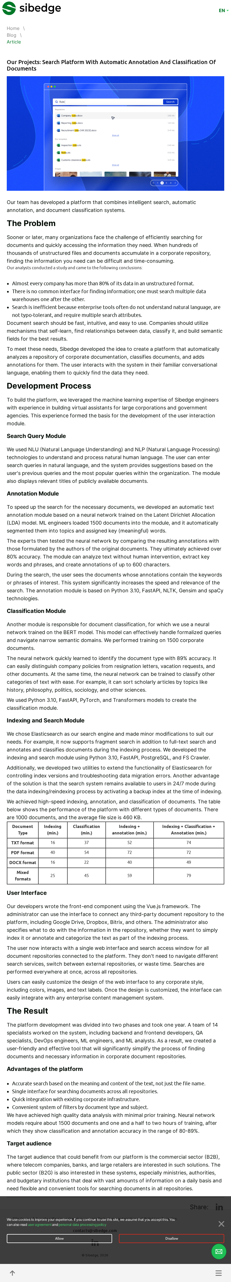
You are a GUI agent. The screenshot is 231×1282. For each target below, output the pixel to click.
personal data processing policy (82, 1224)
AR (222, 16)
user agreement (40, 1224)
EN (222, 10)
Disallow (171, 1238)
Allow (59, 1238)
